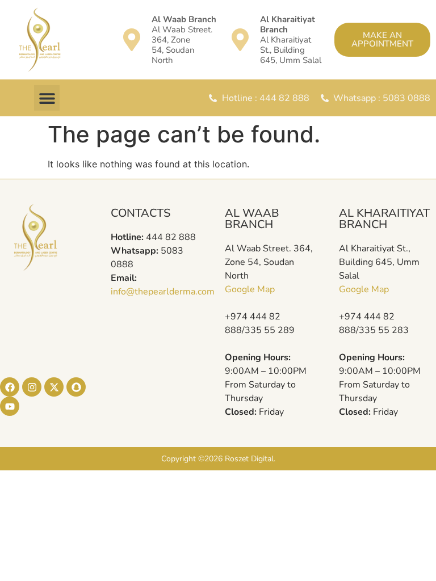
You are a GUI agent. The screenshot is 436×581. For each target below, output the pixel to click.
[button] (47, 98)
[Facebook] (9, 387)
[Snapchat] (76, 387)
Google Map (250, 289)
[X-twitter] (54, 387)
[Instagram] (31, 387)
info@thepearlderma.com (163, 291)
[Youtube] (9, 406)
